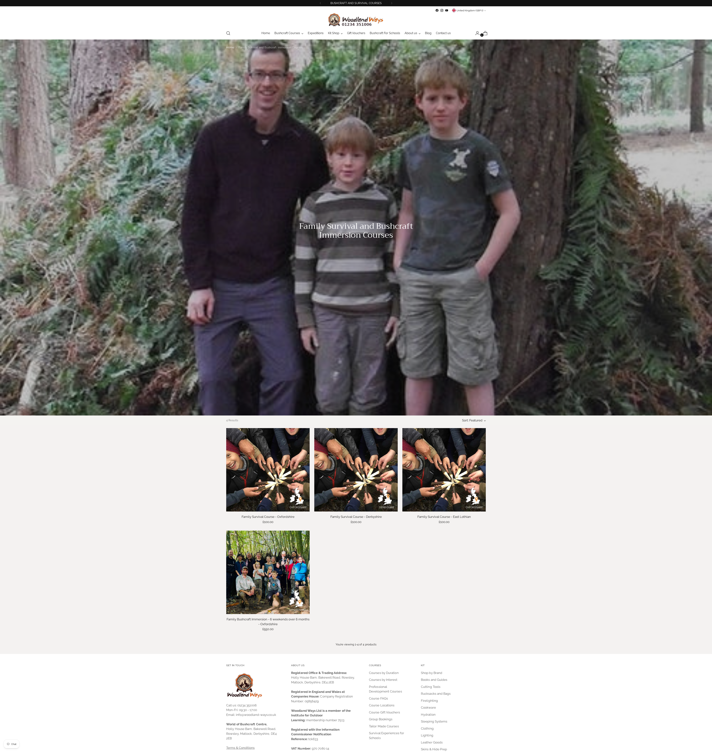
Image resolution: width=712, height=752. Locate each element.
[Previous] (320, 3)
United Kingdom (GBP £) (469, 10)
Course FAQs (378, 698)
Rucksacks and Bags (436, 693)
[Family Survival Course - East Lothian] (444, 470)
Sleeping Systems (434, 721)
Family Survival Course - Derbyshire (356, 517)
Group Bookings (380, 719)
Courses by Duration (384, 673)
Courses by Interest (383, 680)
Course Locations (381, 705)
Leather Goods (432, 742)
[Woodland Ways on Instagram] (442, 10)
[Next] (392, 3)
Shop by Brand (431, 673)
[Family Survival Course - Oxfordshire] (268, 470)
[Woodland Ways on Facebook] (437, 10)
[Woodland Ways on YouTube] (446, 10)
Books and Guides (434, 680)
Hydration (428, 714)
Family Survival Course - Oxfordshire (268, 517)
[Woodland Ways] (356, 20)
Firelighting (429, 700)
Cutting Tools (430, 687)
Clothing (427, 728)
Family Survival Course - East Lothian (444, 517)
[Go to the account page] (476, 33)
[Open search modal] (228, 33)
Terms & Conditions (240, 748)
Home (230, 47)
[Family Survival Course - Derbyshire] (356, 470)
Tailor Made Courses (384, 726)
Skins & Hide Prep (434, 749)
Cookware (428, 707)
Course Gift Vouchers (384, 712)
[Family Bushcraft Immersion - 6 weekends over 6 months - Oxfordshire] (268, 572)
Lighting (427, 735)
